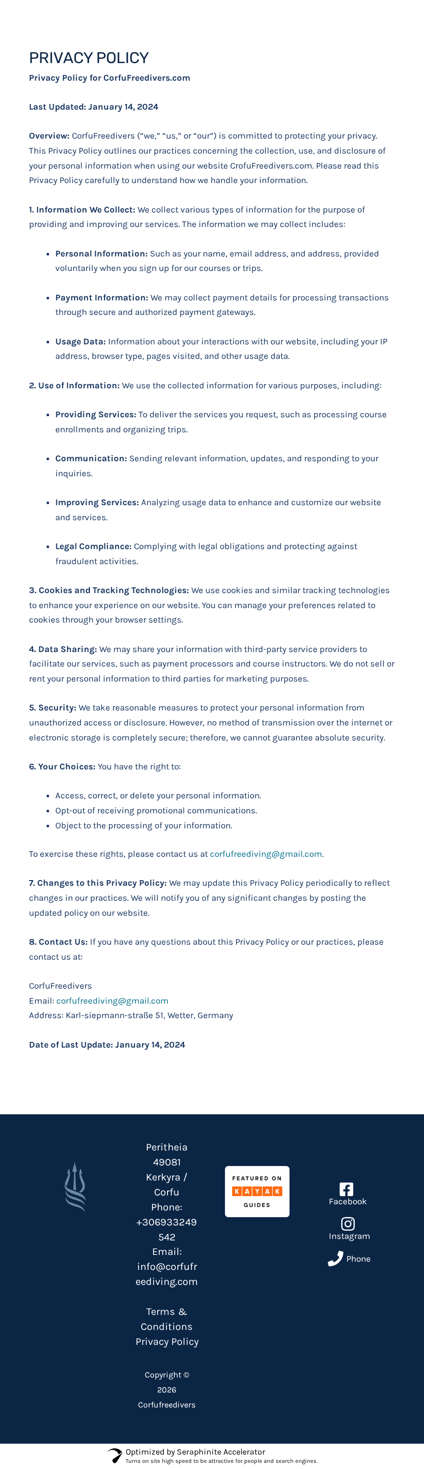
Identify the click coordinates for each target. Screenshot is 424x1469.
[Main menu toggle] (391, 33)
